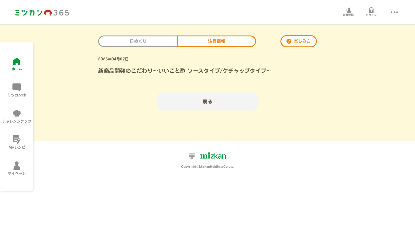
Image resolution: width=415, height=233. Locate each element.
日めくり (138, 41)
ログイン (371, 15)
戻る (207, 101)
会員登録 (348, 14)
